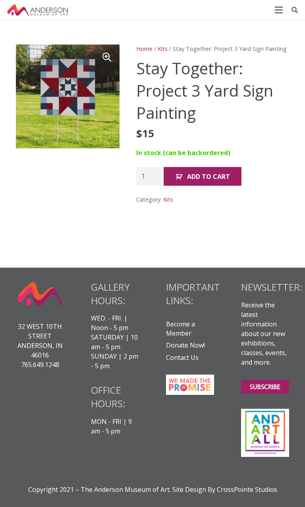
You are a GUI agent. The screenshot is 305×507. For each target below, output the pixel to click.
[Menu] (279, 10)
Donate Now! (185, 345)
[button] (295, 10)
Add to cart (208, 176)
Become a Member (180, 328)
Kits (163, 48)
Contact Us (182, 357)
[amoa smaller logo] (37, 10)
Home (144, 48)
